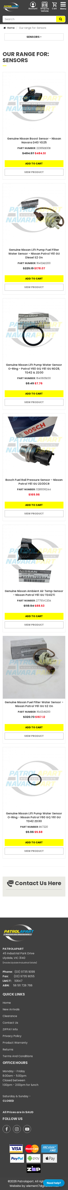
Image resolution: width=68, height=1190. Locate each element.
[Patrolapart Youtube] (27, 1129)
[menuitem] (55, 7)
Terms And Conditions (18, 1056)
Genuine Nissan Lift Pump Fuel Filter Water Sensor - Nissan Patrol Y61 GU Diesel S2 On (34, 254)
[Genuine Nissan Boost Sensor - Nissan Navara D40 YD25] (34, 103)
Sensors (33, 37)
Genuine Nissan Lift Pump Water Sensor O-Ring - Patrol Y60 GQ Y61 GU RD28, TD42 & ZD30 (34, 369)
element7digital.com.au (42, 1186)
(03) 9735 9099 (24, 972)
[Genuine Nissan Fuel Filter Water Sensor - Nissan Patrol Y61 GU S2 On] (34, 667)
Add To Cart (34, 163)
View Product (34, 172)
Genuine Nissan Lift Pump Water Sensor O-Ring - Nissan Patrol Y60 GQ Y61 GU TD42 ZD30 (34, 817)
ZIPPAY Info (10, 1029)
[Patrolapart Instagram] (17, 1129)
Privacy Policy (12, 1036)
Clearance (10, 1016)
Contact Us (10, 1023)
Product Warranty (15, 1043)
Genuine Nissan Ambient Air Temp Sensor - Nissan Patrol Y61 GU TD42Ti (34, 593)
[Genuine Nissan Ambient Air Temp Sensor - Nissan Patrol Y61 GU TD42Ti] (34, 556)
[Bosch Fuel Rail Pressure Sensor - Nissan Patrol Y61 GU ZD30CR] (34, 444)
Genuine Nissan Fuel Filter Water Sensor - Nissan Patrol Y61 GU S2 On (34, 704)
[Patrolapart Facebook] (6, 1129)
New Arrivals (11, 1009)
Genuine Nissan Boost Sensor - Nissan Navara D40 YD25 (34, 140)
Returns (8, 1049)
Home (11, 28)
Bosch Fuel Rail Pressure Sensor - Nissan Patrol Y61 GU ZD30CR (34, 482)
